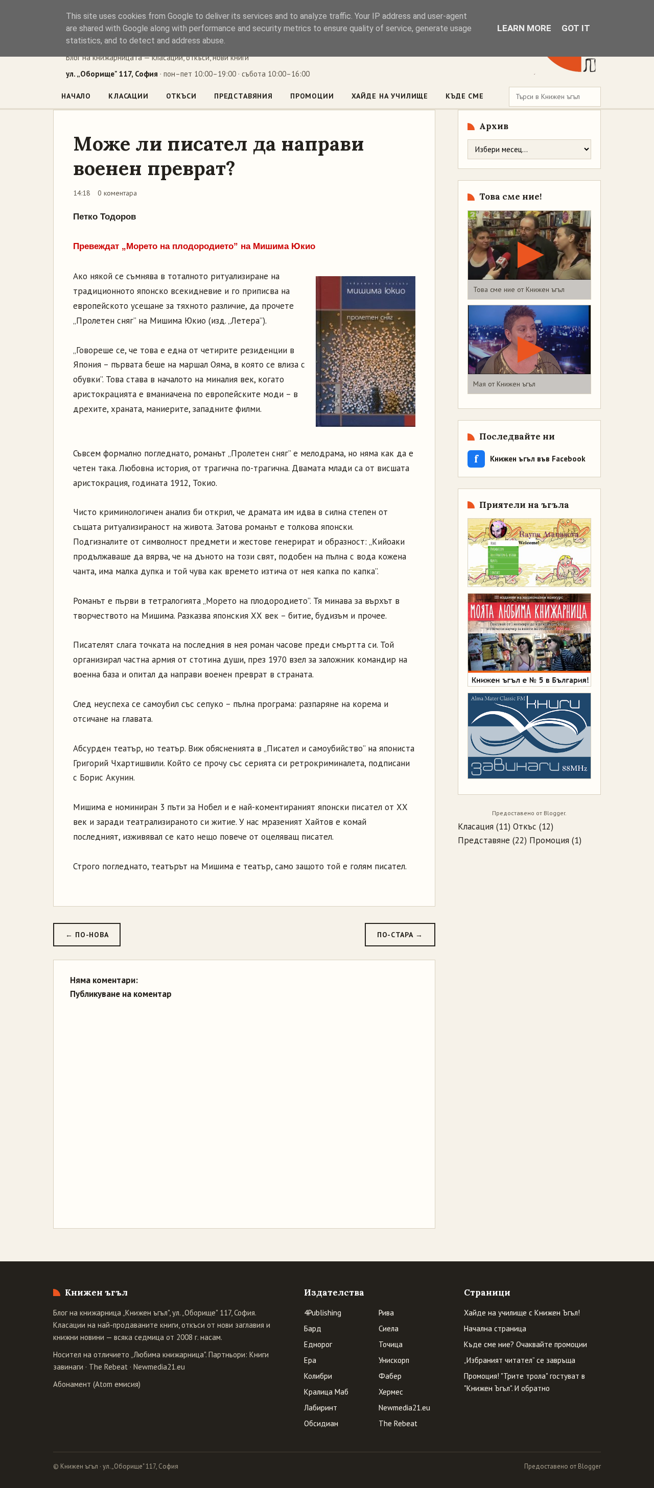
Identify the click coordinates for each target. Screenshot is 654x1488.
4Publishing (322, 1313)
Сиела (389, 1328)
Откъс (524, 826)
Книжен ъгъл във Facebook (530, 458)
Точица (391, 1344)
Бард (312, 1328)
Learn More (524, 28)
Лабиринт (320, 1407)
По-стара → (400, 934)
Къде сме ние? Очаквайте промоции (525, 1344)
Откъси (181, 96)
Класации (128, 96)
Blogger (554, 813)
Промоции (312, 96)
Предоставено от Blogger (562, 1466)
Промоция (549, 840)
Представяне (484, 840)
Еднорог (318, 1344)
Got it (576, 28)
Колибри (318, 1376)
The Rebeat (108, 1367)
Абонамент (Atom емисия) (97, 1384)
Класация (476, 826)
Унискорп (394, 1360)
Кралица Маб (326, 1392)
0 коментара (117, 193)
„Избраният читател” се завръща (519, 1360)
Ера (310, 1360)
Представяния (243, 96)
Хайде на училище (390, 96)
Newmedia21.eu (159, 1367)
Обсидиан (321, 1423)
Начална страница (495, 1328)
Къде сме (465, 96)
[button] (529, 255)
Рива (386, 1313)
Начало (76, 96)
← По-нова (86, 934)
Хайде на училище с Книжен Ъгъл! (522, 1313)
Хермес (391, 1392)
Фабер (390, 1376)
